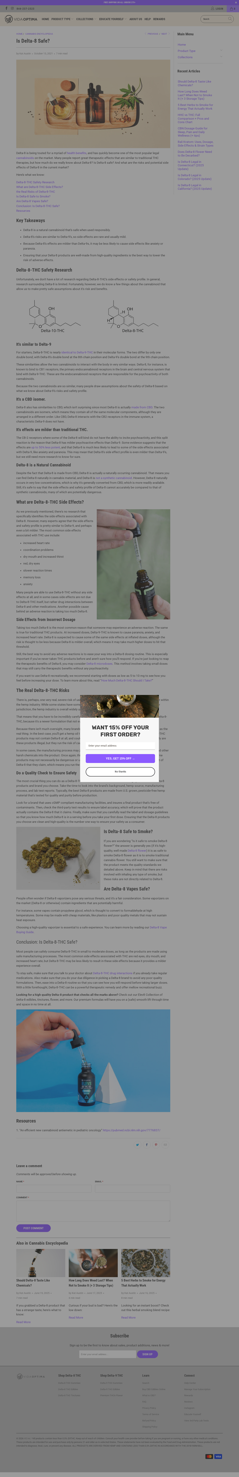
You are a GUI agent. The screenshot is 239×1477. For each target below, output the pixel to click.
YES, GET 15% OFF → (120, 758)
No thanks (120, 771)
